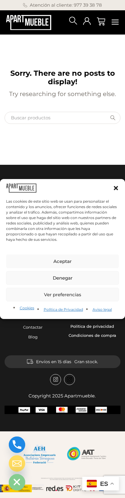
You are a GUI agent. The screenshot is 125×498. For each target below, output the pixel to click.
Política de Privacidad (63, 309)
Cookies (27, 308)
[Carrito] (101, 21)
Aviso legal (102, 309)
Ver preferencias (62, 294)
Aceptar (62, 261)
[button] (116, 188)
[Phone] (17, 445)
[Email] (17, 463)
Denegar (63, 278)
